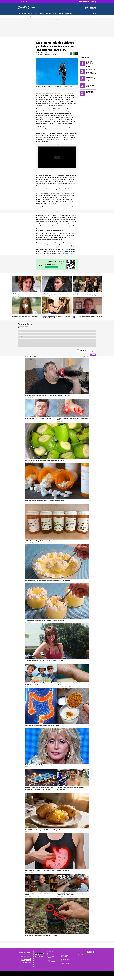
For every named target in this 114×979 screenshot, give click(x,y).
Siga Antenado (67, 253)
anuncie (55, 13)
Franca (80, 961)
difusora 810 (68, 13)
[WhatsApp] (74, 53)
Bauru (79, 957)
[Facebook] (71, 53)
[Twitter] (76, 53)
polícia (36, 13)
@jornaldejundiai (39, 953)
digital (61, 13)
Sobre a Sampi (25, 973)
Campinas (80, 959)
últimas (24, 13)
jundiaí (42, 13)
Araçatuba (81, 954)
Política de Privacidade (55, 973)
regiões (30, 13)
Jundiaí (80, 963)
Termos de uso (39, 973)
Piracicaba (81, 965)
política (48, 13)
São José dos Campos (83, 967)
